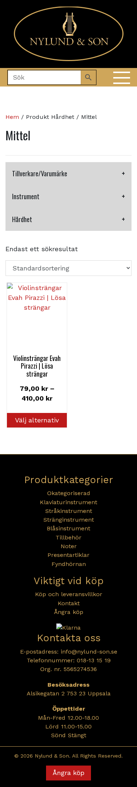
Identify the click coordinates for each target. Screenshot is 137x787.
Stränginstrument (68, 519)
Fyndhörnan (69, 564)
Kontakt (69, 603)
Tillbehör (68, 537)
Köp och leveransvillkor (68, 594)
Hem (12, 116)
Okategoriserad (68, 493)
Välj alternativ (37, 420)
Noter (69, 546)
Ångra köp (68, 612)
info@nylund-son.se (89, 651)
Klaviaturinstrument (68, 502)
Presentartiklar (68, 554)
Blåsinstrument (68, 528)
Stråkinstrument (68, 510)
